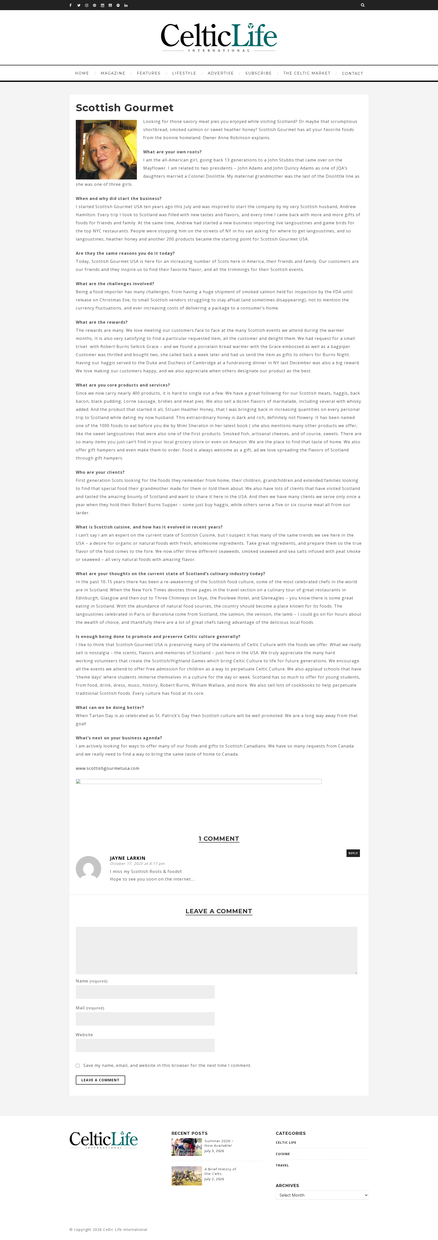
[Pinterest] (97, 5)
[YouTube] (112, 5)
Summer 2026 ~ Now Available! (219, 1143)
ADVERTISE (221, 73)
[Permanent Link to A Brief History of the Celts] (187, 1184)
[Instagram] (89, 5)
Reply (353, 853)
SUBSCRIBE (258, 73)
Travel (282, 1165)
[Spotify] (120, 5)
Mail (90, 1008)
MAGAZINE (113, 73)
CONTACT (352, 73)
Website (84, 1034)
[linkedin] (128, 5)
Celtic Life (286, 1142)
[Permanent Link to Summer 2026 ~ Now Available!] (187, 1154)
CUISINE (283, 1154)
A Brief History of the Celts (220, 1171)
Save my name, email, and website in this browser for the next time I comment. (167, 1065)
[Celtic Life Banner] (199, 782)
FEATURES (149, 73)
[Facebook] (73, 5)
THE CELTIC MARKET (307, 73)
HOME (82, 73)
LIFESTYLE (184, 73)
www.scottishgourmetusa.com (107, 768)
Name (92, 981)
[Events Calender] (104, 5)
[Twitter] (81, 5)
